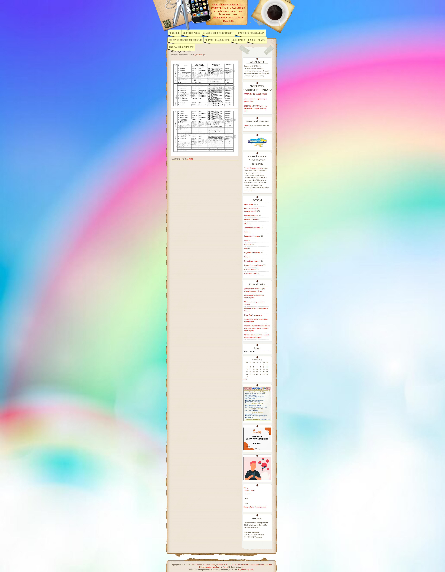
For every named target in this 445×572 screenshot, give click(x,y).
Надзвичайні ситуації (252, 253)
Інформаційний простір (181, 47)
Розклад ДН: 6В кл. (182, 51)
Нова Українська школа (253, 315)
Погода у (249, 490)
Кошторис (248, 244)
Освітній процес (191, 33)
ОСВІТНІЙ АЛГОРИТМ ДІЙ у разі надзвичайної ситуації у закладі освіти (255, 108)
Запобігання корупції (252, 228)
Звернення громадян (252, 236)
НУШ (246, 257)
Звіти (246, 232)
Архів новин (198, 55)
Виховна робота (256, 40)
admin (190, 159)
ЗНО (246, 240)
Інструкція (247, 125)
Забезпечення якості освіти (218, 33)
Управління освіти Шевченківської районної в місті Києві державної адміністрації (257, 328)
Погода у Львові (260, 507)
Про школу (174, 33)
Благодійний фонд (251, 215)
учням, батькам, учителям (254, 168)
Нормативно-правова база (250, 33)
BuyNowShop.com (245, 570)
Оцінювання (238, 40)
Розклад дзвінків (250, 269)
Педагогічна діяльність (217, 40)
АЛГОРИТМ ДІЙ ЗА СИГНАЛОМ (255, 94)
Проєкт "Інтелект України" (254, 265)
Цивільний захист (250, 273)
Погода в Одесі (248, 507)
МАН (246, 248)
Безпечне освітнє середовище (185, 40)
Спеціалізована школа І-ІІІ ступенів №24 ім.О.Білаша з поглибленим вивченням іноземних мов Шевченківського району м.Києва (228, 12)
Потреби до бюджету (252, 261)
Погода (245, 488)
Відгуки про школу (251, 219)
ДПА (246, 223)
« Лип (245, 379)
